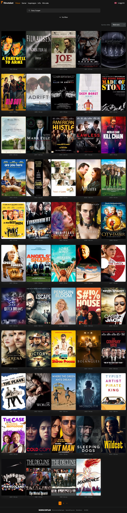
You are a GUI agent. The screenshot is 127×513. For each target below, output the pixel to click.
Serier (24, 3)
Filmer (17, 3)
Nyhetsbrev (79, 510)
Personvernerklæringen (58, 510)
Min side (45, 3)
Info (39, 3)
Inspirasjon (32, 3)
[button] (115, 3)
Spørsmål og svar (70, 510)
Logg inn (121, 3)
